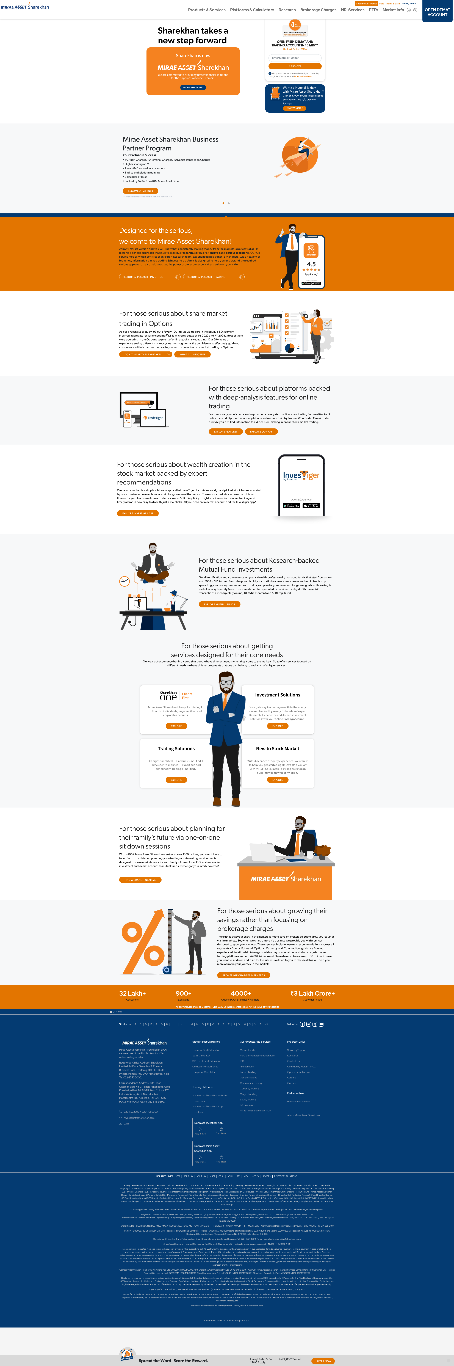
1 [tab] (224, 204)
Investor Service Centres (267, 1191)
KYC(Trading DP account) (291, 1188)
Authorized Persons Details (149, 1195)
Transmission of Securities (280, 1201)
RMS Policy (229, 1185)
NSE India (201, 1176)
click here (275, 1294)
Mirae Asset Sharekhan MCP (255, 1110)
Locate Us (292, 1055)
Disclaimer (297, 1185)
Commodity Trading (251, 1083)
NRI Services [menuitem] (352, 9)
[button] (448, 1360)
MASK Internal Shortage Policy (251, 1201)
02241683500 (150, 1111)
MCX (246, 1176)
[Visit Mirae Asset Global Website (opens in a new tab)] (193, 71)
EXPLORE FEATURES (226, 432)
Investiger (197, 1112)
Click (206, 1320)
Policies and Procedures (143, 1185)
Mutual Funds (247, 1050)
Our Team (292, 1083)
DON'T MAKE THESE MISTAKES (143, 354)
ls (134, 1195)
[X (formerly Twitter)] (314, 1024)
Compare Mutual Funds (205, 1066)
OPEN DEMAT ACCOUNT (437, 12)
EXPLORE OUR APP (261, 432)
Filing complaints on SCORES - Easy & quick (203, 1188)
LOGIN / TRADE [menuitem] (409, 3)
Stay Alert (149, 1188)
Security (239, 1185)
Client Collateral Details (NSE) (246, 1198)
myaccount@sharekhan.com (139, 1117)
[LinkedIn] (308, 1024)
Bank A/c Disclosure (213, 1191)
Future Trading (248, 1072)
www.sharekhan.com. (253, 1305)
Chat (126, 1123)
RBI (239, 1176)
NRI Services (247, 1066)
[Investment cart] (415, 9)
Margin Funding (248, 1094)
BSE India (188, 1176)
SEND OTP (295, 66)
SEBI (178, 1176)
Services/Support (296, 1050)
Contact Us (293, 1061)
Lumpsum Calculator (203, 1072)
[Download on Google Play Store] (307, 284)
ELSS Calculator (201, 1055)
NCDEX (255, 1176)
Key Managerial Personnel (175, 1195)
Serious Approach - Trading (206, 277)
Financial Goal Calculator (206, 1050)
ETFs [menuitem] (373, 9)
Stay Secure (137, 1188)
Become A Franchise (366, 3)
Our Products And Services (255, 1041)
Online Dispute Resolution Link (294, 1191)
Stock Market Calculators (206, 1041)
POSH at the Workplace (272, 1198)
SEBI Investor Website (157, 1198)
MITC (139, 1201)
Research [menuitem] (287, 9)
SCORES (267, 1176)
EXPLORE (176, 726)
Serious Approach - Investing (143, 277)
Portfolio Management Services (257, 1055)
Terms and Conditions (303, 77)
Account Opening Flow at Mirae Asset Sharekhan (254, 1195)
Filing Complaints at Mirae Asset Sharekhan (209, 1195)
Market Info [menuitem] (393, 9)
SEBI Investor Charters (132, 1191)
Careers (291, 1077)
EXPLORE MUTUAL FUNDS (219, 604)
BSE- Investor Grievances (156, 1191)
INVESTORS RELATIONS (285, 1176)
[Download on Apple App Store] (319, 284)
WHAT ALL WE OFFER (192, 354)
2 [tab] (229, 204)
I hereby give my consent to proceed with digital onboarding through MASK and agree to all (293, 75)
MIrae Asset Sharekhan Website (209, 1095)
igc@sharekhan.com (291, 1239)
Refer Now (324, 1361)
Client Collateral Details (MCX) (299, 1198)
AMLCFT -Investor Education (319, 1188)
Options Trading (248, 1077)
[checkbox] (269, 73)
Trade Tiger (198, 1101)
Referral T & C (182, 1185)
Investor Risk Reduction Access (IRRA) (297, 1195)
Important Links (296, 1041)
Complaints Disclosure (192, 1191)
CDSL (221, 1176)
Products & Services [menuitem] (207, 9)
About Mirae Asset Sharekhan (303, 1115)
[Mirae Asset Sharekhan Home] (146, 1040)
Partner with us (295, 1093)
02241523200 (131, 1111)
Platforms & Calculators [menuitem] (252, 9)
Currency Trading (249, 1088)
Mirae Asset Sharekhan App (207, 1106)
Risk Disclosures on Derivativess (239, 1191)
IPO (242, 1061)
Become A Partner (140, 191)
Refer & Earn (393, 3)
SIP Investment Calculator (206, 1061)
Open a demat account (299, 1072)
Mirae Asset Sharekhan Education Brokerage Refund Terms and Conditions (200, 1201)
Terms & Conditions (165, 1185)
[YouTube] (321, 1024)
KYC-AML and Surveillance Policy (206, 1185)
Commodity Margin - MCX (301, 1066)
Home (119, 1011)
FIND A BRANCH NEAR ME (140, 880)
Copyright (270, 1185)
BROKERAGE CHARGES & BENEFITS (244, 975)
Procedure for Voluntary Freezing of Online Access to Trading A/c (200, 1198)
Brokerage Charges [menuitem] (318, 9)
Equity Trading (248, 1099)
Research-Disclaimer (254, 1185)
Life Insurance (247, 1105)
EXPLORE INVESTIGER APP (137, 513)
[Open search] (408, 9)
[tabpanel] (227, 167)
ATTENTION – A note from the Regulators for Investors (252, 1188)
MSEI (212, 1176)
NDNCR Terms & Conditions (168, 1188)
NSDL (230, 1176)
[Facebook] (302, 1024)
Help (381, 3)
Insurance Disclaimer (153, 1201)
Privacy (127, 1185)
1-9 (266, 1024)
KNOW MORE (295, 108)
